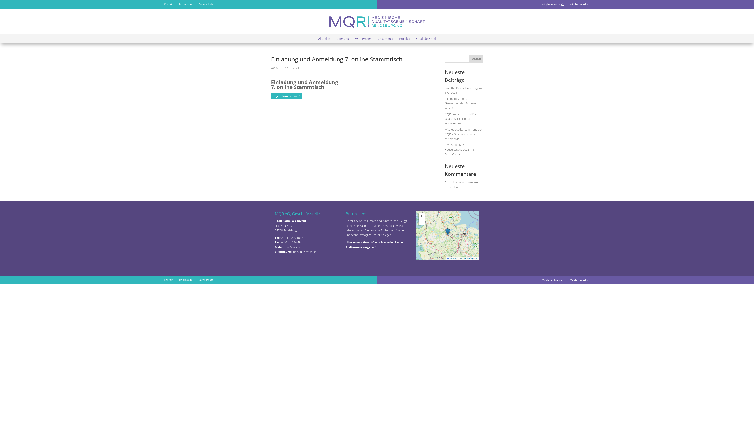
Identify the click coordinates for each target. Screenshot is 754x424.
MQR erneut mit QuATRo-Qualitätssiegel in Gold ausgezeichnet (460, 118)
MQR (279, 68)
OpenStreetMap (469, 258)
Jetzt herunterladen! (288, 96)
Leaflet (453, 258)
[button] (447, 231)
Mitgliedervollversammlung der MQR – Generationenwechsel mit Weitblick (463, 134)
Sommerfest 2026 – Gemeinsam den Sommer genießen (460, 103)
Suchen (476, 58)
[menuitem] (206, 4)
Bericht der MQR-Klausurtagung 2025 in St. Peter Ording (460, 149)
